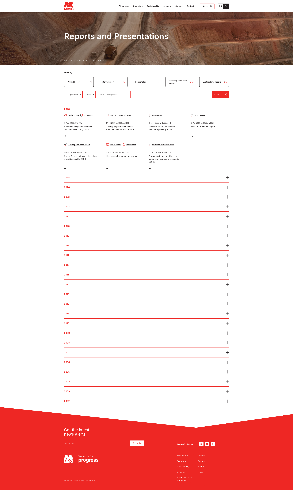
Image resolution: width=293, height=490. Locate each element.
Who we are (182, 455)
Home (66, 60)
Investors (77, 60)
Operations (182, 461)
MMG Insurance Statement (184, 479)
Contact (201, 461)
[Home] (69, 6)
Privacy (201, 472)
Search (201, 466)
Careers (201, 455)
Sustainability (183, 466)
